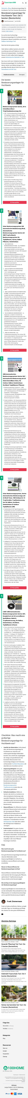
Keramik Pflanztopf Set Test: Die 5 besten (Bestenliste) (13, 945)
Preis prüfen (15, 202)
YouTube (5, 1028)
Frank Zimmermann (14, 901)
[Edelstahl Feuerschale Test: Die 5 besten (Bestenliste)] (14, 969)
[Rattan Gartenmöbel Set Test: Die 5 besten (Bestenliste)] (14, 1000)
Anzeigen (22, 74)
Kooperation (6, 1053)
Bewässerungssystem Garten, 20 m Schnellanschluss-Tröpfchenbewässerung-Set (14, 109)
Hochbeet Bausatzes (18, 764)
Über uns (5, 1048)
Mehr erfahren (9, 31)
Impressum (16, 1074)
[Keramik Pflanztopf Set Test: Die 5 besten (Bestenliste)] (14, 939)
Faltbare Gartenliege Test (8, 41)
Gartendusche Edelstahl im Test (15, 57)
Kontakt (5, 1051)
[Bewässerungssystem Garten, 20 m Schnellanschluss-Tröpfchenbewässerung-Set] (15, 97)
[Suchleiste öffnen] (22, 3)
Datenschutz (22, 1074)
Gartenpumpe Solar (9, 821)
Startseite (4, 8)
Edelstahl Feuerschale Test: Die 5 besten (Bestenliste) (13, 975)
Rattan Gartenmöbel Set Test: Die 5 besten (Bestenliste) (13, 1006)
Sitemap (5, 1056)
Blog (9, 8)
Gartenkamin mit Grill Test (8, 69)
